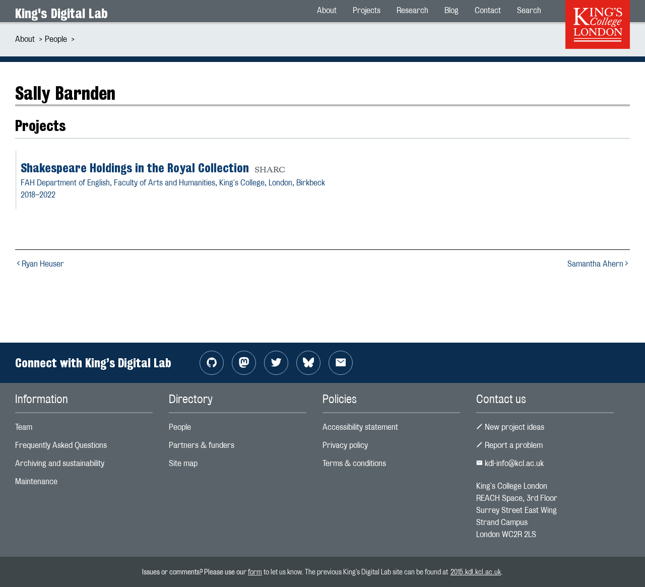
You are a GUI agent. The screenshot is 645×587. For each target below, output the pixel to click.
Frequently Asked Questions (61, 445)
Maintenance (36, 481)
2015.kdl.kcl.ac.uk (475, 571)
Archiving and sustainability (59, 463)
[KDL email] (341, 363)
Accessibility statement (360, 427)
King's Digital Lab (61, 13)
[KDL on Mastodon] (244, 363)
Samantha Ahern (595, 264)
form (255, 571)
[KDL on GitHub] (212, 363)
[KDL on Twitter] (276, 363)
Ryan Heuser (43, 264)
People (56, 39)
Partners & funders (201, 445)
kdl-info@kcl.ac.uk (513, 463)
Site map (183, 463)
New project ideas (513, 427)
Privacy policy (345, 445)
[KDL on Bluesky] (308, 363)
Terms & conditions (354, 463)
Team (23, 427)
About (25, 39)
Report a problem (513, 445)
